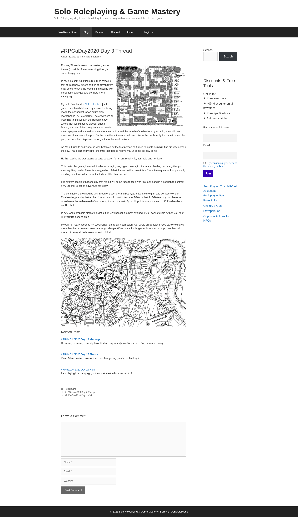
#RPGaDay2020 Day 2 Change (80, 392)
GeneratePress (179, 511)
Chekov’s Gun (212, 205)
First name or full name (216, 127)
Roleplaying (70, 389)
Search (207, 50)
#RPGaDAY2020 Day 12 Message (80, 339)
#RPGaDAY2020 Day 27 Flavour (79, 354)
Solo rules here (93, 104)
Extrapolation (211, 211)
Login (147, 32)
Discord (115, 32)
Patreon (99, 32)
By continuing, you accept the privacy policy (220, 165)
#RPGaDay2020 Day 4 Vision (79, 395)
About (130, 32)
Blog (85, 32)
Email (206, 145)
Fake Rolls (210, 200)
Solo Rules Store (67, 32)
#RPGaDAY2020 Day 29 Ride (78, 369)
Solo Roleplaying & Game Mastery (117, 11)
